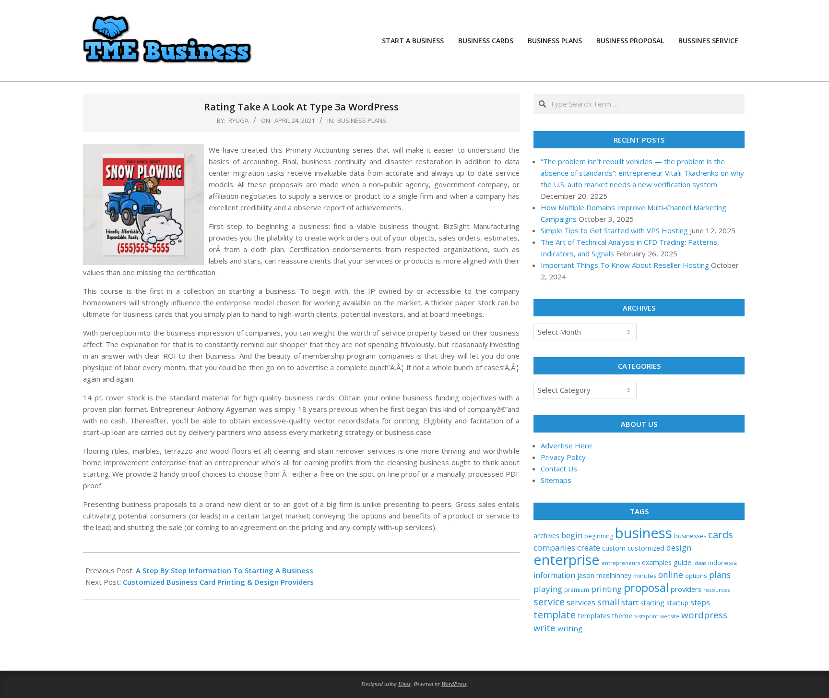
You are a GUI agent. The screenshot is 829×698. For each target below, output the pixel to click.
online (670, 574)
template (554, 614)
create (588, 547)
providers (686, 589)
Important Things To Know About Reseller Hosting (625, 265)
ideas (699, 563)
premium (576, 589)
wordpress (704, 615)
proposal (646, 587)
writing (569, 628)
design (678, 547)
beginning (598, 536)
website (669, 616)
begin (571, 535)
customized (646, 548)
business (643, 532)
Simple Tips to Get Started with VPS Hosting (614, 230)
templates (594, 615)
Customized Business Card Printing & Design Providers (218, 582)
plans (720, 574)
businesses (690, 536)
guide (682, 562)
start (630, 602)
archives (546, 535)
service (549, 601)
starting (652, 602)
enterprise (566, 559)
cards (720, 534)
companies (554, 547)
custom (614, 548)
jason (585, 575)
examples (657, 562)
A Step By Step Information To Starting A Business (224, 570)
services (581, 602)
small (608, 602)
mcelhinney (613, 575)
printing (606, 588)
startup (677, 602)
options (696, 575)
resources (716, 589)
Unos (404, 683)
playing (547, 588)
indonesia (722, 562)
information (554, 575)
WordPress (454, 683)
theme (622, 615)
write (544, 628)
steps (700, 602)
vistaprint (646, 616)
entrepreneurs (621, 562)
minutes (644, 576)
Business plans (361, 120)
